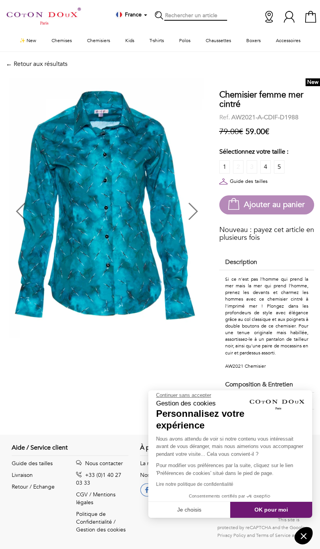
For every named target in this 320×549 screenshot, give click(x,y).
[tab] (266, 262)
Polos (184, 40)
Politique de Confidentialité (94, 518)
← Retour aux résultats (37, 64)
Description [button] (241, 262)
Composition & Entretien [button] (259, 384)
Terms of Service (273, 535)
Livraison (22, 475)
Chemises (62, 40)
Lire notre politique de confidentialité (194, 484)
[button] (56, 208)
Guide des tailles (249, 181)
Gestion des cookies (101, 529)
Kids (129, 40)
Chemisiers (98, 40)
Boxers (253, 40)
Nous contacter (103, 463)
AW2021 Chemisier (245, 366)
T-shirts (156, 40)
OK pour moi (271, 509)
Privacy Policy (231, 535)
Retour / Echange (33, 487)
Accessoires (288, 40)
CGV (82, 494)
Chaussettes (218, 40)
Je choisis (189, 509)
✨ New (28, 40)
